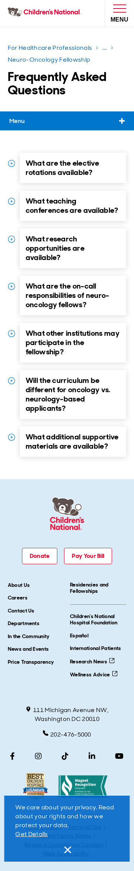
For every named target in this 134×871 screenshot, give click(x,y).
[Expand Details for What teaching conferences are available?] (11, 201)
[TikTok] (65, 756)
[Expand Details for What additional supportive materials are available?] (11, 437)
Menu (17, 121)
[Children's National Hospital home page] (46, 13)
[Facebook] (12, 756)
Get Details (31, 834)
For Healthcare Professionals (50, 48)
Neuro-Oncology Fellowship (49, 60)
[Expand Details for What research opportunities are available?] (11, 239)
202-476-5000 (70, 734)
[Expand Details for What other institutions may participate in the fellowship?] (11, 333)
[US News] (35, 786)
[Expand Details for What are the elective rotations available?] (11, 163)
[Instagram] (38, 756)
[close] (67, 849)
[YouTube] (119, 756)
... (105, 49)
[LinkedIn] (92, 756)
